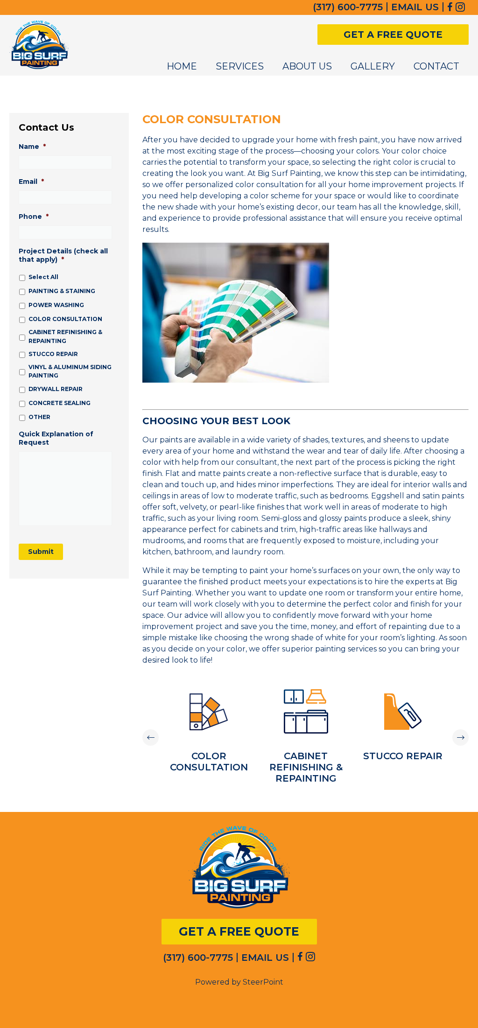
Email (31, 181)
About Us (307, 66)
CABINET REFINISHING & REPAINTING (65, 336)
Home (182, 66)
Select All (43, 276)
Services (240, 66)
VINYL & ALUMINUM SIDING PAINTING (70, 371)
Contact (436, 66)
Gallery (373, 66)
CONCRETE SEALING (59, 402)
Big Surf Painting (39, 45)
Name (32, 146)
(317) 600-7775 (348, 7)
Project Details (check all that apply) (63, 255)
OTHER (39, 416)
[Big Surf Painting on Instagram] (460, 8)
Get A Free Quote (393, 34)
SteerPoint (263, 982)
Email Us (415, 7)
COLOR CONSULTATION (65, 318)
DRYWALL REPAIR (55, 388)
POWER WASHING (56, 304)
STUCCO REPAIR (53, 353)
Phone (34, 216)
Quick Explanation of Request (56, 438)
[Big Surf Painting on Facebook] (450, 8)
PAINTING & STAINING (61, 290)
